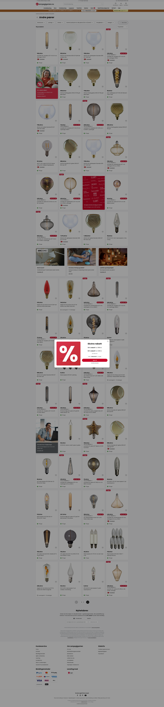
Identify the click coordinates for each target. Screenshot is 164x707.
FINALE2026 (94, 356)
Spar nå (95, 360)
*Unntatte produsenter (95, 363)
